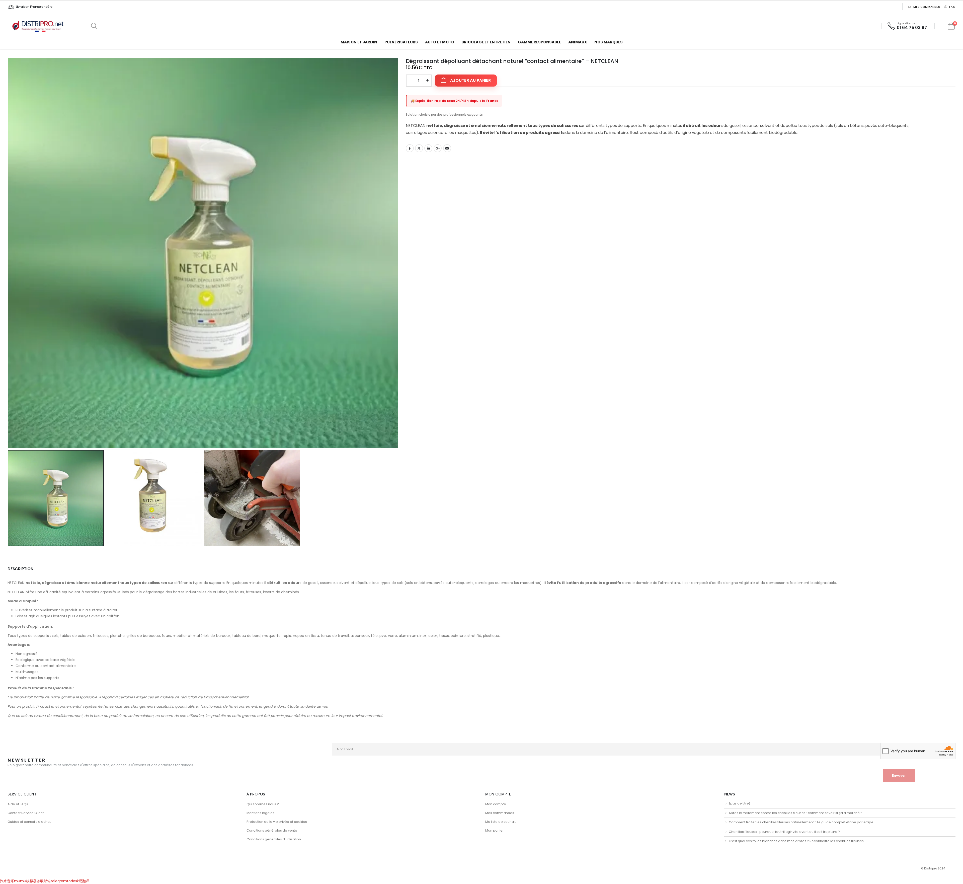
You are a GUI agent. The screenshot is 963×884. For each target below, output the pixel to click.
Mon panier (494, 830)
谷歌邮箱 (44, 880)
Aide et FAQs (18, 804)
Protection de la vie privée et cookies (277, 821)
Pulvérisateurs (401, 42)
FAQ (952, 7)
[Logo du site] (39, 26)
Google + (438, 148)
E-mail (447, 148)
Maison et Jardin (359, 42)
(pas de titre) (739, 803)
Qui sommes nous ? (263, 804)
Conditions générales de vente (272, 830)
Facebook (410, 148)
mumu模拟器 (25, 880)
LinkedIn (428, 148)
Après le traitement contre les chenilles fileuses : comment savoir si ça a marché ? (795, 813)
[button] (94, 26)
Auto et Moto (439, 42)
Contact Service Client (26, 813)
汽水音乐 (7, 880)
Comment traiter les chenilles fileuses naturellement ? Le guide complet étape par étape (801, 822)
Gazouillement (419, 148)
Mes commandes (926, 7)
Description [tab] (20, 569)
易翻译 (84, 880)
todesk (73, 880)
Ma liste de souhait (500, 821)
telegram (59, 880)
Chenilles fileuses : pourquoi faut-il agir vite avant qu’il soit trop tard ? (784, 832)
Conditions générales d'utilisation (274, 839)
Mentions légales (260, 813)
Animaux (577, 42)
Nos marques (608, 42)
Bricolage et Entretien (486, 42)
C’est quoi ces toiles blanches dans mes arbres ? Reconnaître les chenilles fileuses (796, 841)
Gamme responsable (539, 42)
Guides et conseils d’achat (29, 821)
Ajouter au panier (470, 80)
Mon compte (495, 804)
